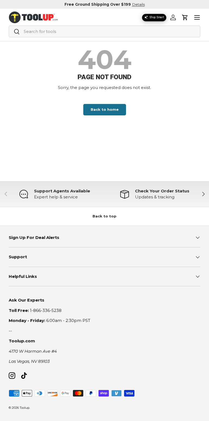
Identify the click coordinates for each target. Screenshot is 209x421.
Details (138, 4)
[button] (185, 17)
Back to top (104, 216)
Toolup (24, 408)
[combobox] (104, 31)
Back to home (105, 109)
